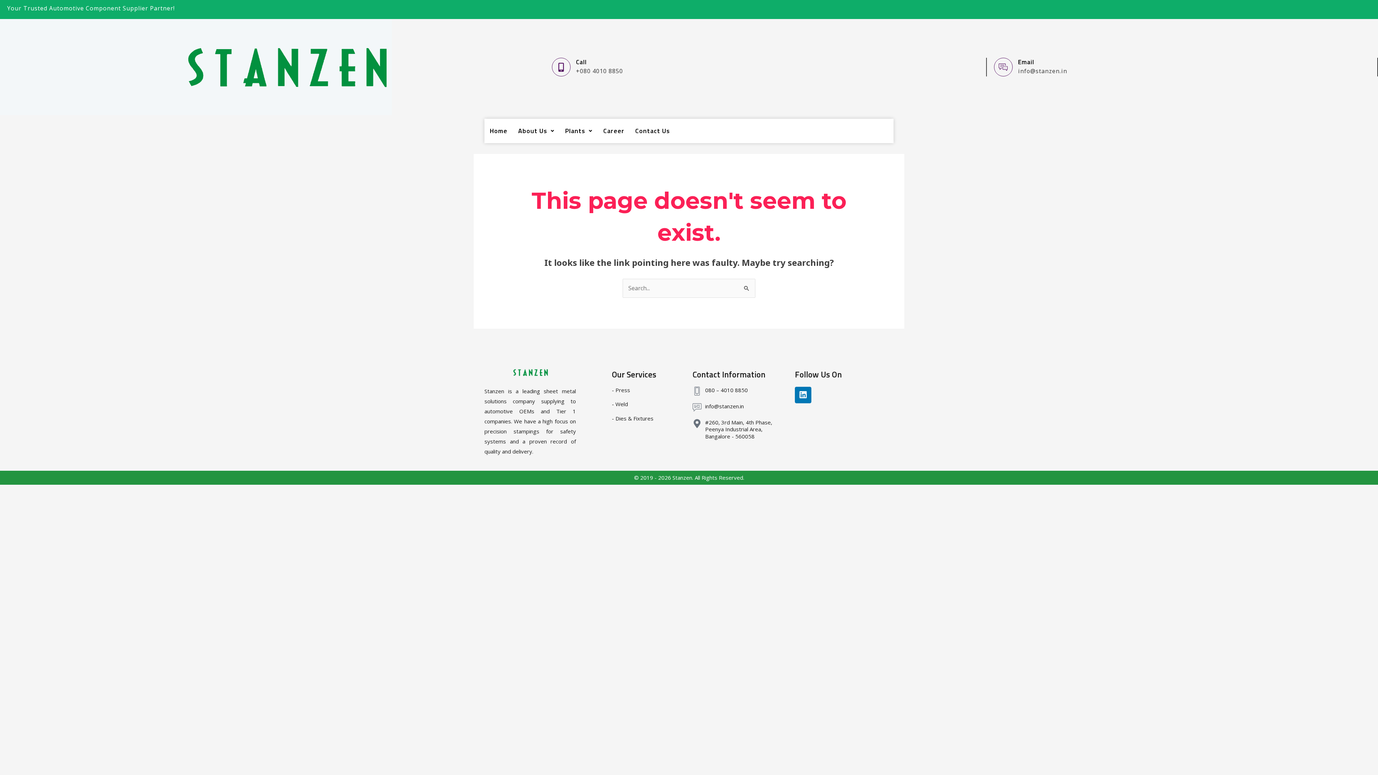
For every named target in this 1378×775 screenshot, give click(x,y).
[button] (536, 131)
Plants (575, 131)
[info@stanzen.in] (697, 407)
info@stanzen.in (724, 406)
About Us (532, 131)
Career (613, 131)
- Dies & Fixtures (632, 418)
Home (498, 131)
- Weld (620, 404)
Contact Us (652, 131)
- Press (621, 390)
